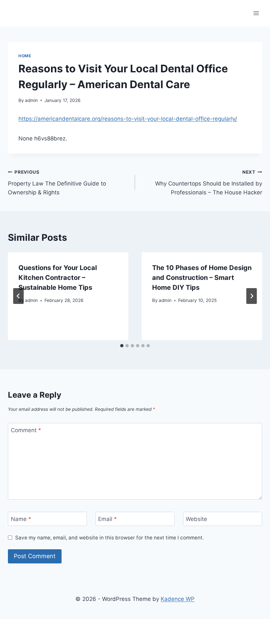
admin (31, 100)
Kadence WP (178, 599)
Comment (26, 430)
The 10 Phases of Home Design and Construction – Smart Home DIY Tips (202, 277)
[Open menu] (256, 13)
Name (21, 519)
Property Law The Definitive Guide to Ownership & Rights (57, 182)
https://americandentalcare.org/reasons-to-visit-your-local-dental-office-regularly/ (127, 118)
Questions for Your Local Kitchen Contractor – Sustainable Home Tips (57, 277)
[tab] (121, 345)
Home (24, 55)
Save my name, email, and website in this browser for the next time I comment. (109, 537)
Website (196, 519)
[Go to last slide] (18, 296)
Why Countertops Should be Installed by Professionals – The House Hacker (208, 182)
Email (107, 519)
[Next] (251, 296)
